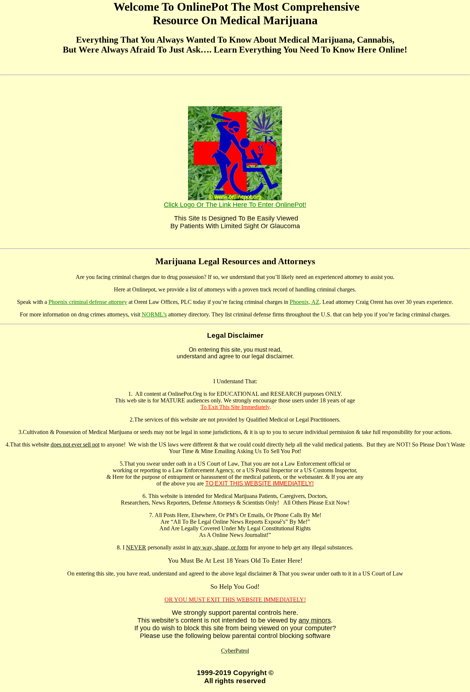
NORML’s (154, 314)
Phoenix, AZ (304, 302)
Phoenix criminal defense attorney (87, 302)
